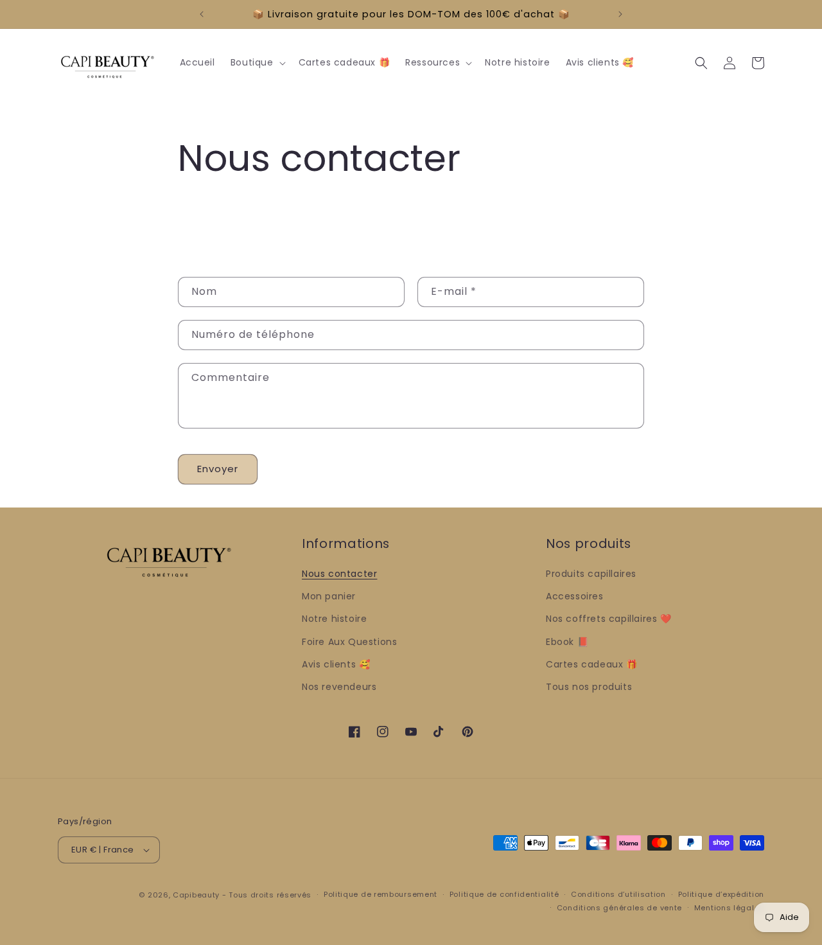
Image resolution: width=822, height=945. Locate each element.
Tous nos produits (589, 686)
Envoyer (217, 468)
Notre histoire (334, 618)
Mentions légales (729, 908)
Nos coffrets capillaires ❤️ (609, 618)
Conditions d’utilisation (618, 894)
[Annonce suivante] (620, 14)
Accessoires (575, 596)
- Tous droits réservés (266, 895)
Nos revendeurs (339, 686)
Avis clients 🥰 (336, 664)
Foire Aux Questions (349, 641)
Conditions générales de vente (619, 908)
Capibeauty (197, 895)
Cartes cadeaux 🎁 (592, 664)
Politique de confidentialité (504, 894)
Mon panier (329, 596)
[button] (257, 62)
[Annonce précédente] (202, 14)
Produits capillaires (591, 573)
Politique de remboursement (380, 894)
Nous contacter (339, 573)
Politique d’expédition (721, 894)
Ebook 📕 (567, 641)
